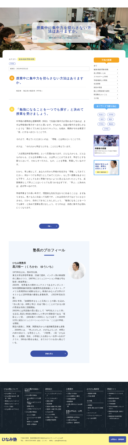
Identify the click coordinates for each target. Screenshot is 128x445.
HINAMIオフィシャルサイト (116, 394)
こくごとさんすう (52, 398)
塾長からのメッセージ (12, 401)
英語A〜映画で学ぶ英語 (53, 406)
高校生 (111, 124)
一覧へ (49, 226)
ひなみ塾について (11, 389)
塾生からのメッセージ (12, 403)
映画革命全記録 (116, 412)
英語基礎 (49, 403)
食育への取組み (32, 424)
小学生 (106, 129)
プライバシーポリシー (95, 415)
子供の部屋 (91, 396)
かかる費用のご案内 (73, 396)
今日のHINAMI (116, 407)
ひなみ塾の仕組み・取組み (32, 390)
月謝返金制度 (71, 399)
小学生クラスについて (34, 409)
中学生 (12, 63)
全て (95, 66)
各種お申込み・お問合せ (74, 412)
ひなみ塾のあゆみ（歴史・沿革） (12, 397)
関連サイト (111, 389)
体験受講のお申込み (73, 417)
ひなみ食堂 (112, 401)
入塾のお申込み (72, 420)
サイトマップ (92, 413)
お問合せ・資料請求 (73, 422)
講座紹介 (48, 389)
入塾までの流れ (72, 393)
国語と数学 (49, 401)
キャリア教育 (31, 415)
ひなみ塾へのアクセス (12, 409)
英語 (110, 119)
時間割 (90, 405)
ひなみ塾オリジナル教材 (34, 399)
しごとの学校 (50, 414)
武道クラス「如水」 (52, 417)
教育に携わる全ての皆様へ (95, 409)
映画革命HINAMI (114, 398)
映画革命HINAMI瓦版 (115, 417)
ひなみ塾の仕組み (31, 395)
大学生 (111, 114)
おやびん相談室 (59, 36)
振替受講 (70, 401)
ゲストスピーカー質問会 (34, 418)
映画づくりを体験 (32, 421)
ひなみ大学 (49, 412)
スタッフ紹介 (9, 406)
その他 (89, 401)
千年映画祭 (112, 403)
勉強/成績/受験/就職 (74, 36)
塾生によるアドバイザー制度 (34, 403)
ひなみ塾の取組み (31, 412)
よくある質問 (92, 418)
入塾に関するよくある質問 (74, 405)
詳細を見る (49, 354)
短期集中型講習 (51, 420)
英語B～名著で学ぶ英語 (53, 409)
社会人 (101, 114)
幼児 (102, 119)
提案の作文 (30, 406)
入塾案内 (69, 389)
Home (50, 36)
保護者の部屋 (92, 393)
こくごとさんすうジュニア (54, 394)
